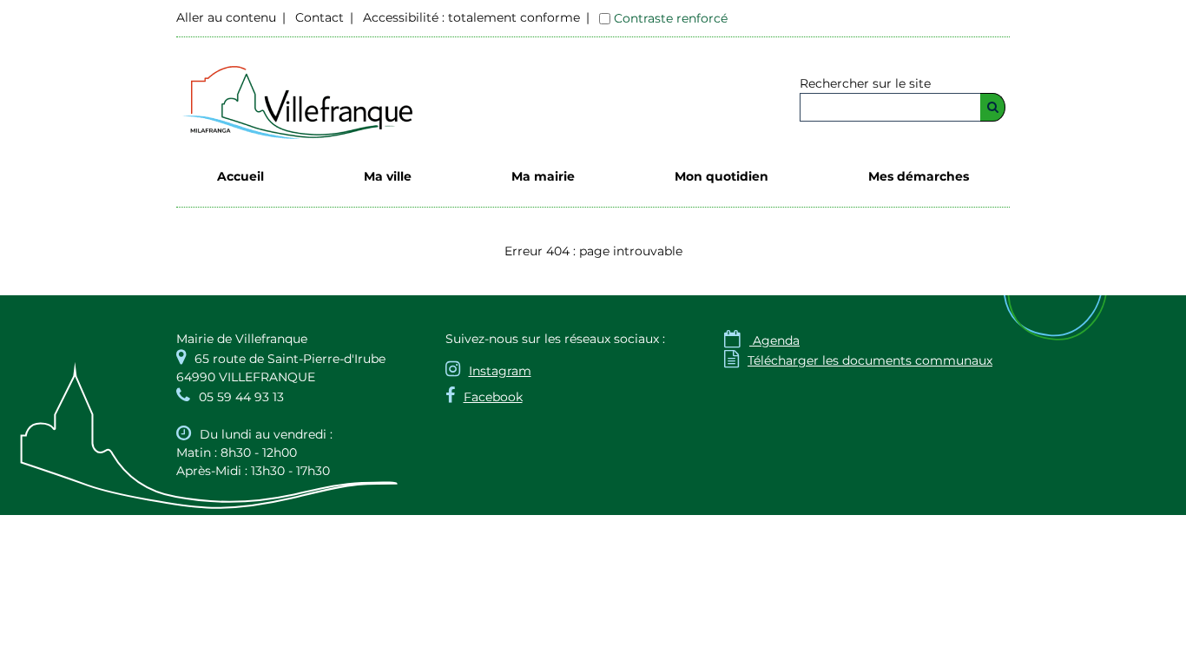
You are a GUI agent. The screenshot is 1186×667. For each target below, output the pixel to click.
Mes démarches (918, 176)
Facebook (493, 397)
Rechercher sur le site (865, 83)
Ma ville (388, 176)
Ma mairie (543, 176)
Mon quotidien (721, 176)
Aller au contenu (226, 17)
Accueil (240, 176)
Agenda (762, 340)
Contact (319, 17)
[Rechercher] (992, 107)
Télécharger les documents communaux (858, 360)
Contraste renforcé (671, 18)
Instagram (500, 371)
